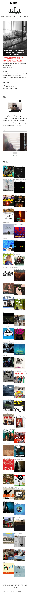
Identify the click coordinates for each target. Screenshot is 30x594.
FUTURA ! (16, 240)
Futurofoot (17, 503)
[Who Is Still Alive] (19, 173)
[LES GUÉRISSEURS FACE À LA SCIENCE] (8, 288)
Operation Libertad (19, 431)
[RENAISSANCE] (8, 200)
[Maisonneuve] (8, 333)
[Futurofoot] (19, 509)
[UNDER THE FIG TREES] (8, 259)
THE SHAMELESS (18, 195)
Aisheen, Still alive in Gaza (10, 487)
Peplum (5, 516)
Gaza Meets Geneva (19, 488)
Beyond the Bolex (19, 357)
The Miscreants (18, 460)
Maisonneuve (6, 327)
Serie (22, 584)
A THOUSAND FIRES (19, 269)
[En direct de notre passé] (8, 436)
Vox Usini (16, 386)
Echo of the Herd (8, 208)
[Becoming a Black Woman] (8, 274)
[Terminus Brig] (8, 405)
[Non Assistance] (8, 391)
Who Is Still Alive (19, 166)
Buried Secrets (7, 501)
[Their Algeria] (19, 320)
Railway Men (6, 355)
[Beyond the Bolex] (19, 363)
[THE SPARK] (19, 290)
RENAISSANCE (6, 194)
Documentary (10, 584)
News (14, 16)
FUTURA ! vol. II (18, 181)
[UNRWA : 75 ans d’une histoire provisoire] (8, 186)
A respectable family (19, 445)
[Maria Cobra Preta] (19, 335)
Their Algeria (17, 314)
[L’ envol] (8, 479)
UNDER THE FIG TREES (8, 253)
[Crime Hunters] (19, 407)
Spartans (5, 413)
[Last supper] (19, 556)
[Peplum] (8, 522)
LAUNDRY (5, 165)
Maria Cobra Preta (19, 328)
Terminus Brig (7, 399)
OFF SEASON (17, 254)
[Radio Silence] (8, 347)
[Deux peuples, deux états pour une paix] (19, 525)
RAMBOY (5, 238)
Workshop (7, 585)
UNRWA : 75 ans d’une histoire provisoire (14, 179)
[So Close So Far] (8, 450)
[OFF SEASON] (19, 261)
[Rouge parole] (8, 464)
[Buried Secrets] (8, 508)
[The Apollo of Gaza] (19, 349)
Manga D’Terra (18, 210)
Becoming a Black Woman (10, 267)
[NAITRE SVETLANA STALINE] (19, 232)
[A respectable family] (19, 452)
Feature (17, 584)
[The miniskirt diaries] (19, 378)
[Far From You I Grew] (19, 304)
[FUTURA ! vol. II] (19, 187)
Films (2, 16)
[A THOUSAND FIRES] (19, 275)
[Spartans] (8, 420)
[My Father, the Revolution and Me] (19, 423)
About (21, 16)
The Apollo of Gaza (19, 343)
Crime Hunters (18, 400)
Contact (26, 16)
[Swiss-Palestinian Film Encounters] (19, 572)
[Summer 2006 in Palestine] (19, 541)
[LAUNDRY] (8, 171)
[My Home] (8, 554)
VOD (18, 16)
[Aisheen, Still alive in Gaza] (8, 493)
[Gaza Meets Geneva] (19, 495)
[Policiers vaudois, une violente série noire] (8, 319)
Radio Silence (7, 341)
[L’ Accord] (8, 569)
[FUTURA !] (19, 246)
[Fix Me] (19, 480)
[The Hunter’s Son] (8, 229)
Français (15, 18)
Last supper (17, 549)
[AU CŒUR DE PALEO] (8, 303)
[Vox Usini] (19, 392)
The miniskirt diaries (20, 371)
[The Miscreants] (19, 466)
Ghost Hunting (7, 370)
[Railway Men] (8, 362)
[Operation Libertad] (19, 437)
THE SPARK (16, 283)
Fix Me (15, 474)
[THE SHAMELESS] (19, 202)
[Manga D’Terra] (19, 216)
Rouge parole (7, 458)
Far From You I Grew (19, 298)
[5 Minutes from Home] (8, 538)
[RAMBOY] (8, 245)
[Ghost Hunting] (8, 376)
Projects (9, 16)
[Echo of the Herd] (8, 214)
